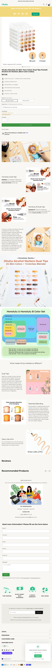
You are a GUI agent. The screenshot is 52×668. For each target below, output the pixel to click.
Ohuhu (11, 660)
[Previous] (2, 1)
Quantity (4, 117)
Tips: (7, 98)
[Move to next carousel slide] (49, 471)
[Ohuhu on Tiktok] (9, 650)
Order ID (4, 555)
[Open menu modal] (46, 4)
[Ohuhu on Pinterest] (7, 650)
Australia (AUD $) (6, 658)
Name (4, 528)
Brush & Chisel (9, 100)
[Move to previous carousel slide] (46, 471)
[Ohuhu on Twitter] (11, 650)
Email (4, 541)
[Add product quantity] (7, 120)
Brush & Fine (26, 100)
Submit (6, 574)
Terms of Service (34, 578)
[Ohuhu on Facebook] (2, 650)
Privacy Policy (26, 578)
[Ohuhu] (5, 4)
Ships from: (12, 104)
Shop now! (35, 14)
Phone (4, 548)
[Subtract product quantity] (3, 120)
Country (4, 535)
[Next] (49, 1)
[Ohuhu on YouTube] (13, 650)
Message (4, 562)
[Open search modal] (43, 4)
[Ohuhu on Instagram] (4, 650)
